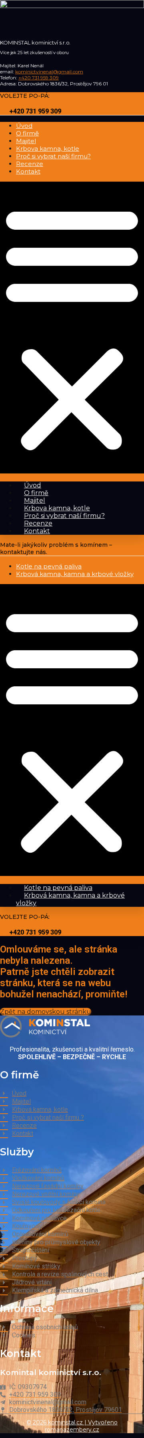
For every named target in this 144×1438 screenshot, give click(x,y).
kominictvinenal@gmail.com (49, 72)
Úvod (24, 125)
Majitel (26, 141)
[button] (72, 327)
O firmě (27, 133)
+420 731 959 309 (38, 78)
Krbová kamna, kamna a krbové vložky (75, 574)
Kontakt (28, 171)
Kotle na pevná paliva (49, 566)
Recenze (29, 164)
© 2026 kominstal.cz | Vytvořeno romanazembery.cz (72, 1426)
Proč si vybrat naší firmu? (53, 156)
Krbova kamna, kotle (47, 148)
